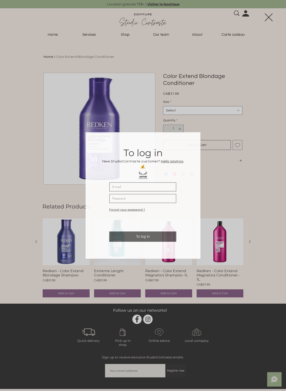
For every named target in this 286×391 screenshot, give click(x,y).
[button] (269, 17)
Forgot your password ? (127, 209)
